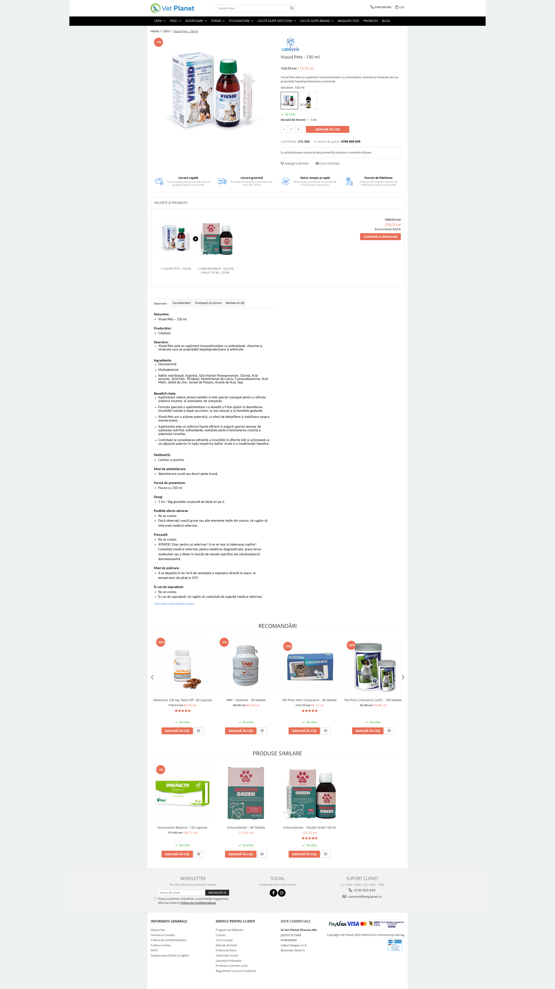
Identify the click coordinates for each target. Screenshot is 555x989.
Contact (221, 935)
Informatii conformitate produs (174, 604)
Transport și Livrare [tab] (208, 303)
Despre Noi (158, 930)
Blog (386, 21)
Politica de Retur (226, 950)
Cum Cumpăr (224, 940)
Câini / (168, 31)
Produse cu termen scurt (232, 966)
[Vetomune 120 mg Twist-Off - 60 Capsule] (182, 666)
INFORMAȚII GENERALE (169, 921)
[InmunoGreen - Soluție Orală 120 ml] (309, 793)
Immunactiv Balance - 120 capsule (182, 827)
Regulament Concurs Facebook (236, 971)
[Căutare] (292, 8)
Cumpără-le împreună (380, 237)
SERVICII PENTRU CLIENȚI (235, 921)
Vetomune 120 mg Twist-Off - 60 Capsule (182, 700)
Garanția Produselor (229, 961)
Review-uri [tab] (235, 303)
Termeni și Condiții (163, 935)
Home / (156, 31)
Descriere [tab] (160, 303)
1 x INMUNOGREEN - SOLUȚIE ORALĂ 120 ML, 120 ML (215, 271)
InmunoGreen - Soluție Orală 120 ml (309, 827)
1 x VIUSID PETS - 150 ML (176, 268)
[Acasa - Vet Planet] (172, 8)
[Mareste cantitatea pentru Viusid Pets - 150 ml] (298, 129)
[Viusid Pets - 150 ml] (212, 92)
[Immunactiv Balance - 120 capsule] (182, 793)
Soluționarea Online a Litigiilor (170, 955)
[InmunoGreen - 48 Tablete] (246, 793)
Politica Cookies (161, 945)
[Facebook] (273, 893)
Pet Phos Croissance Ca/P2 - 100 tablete (373, 700)
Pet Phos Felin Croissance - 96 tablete (309, 700)
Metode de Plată (226, 945)
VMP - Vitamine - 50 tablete (246, 700)
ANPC (154, 950)
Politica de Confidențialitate (168, 940)
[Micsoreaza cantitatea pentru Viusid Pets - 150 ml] (284, 129)
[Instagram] (282, 893)
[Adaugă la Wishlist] (199, 730)
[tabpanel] (212, 92)
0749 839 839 (364, 890)
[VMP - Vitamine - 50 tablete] (246, 666)
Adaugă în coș (327, 129)
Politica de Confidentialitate (198, 903)
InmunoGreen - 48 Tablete (246, 827)
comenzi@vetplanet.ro (364, 896)
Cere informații (329, 163)
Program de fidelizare (229, 930)
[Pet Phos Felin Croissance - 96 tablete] (309, 666)
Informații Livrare (227, 955)
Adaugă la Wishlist (296, 163)
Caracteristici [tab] (182, 303)
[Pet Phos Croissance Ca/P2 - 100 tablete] (373, 666)
